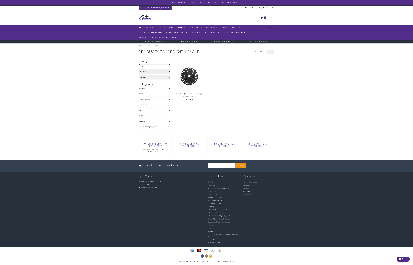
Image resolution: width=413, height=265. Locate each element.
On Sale (149, 27)
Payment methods (215, 197)
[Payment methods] (192, 250)
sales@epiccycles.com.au (150, 187)
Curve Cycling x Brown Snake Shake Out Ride (223, 235)
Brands (175, 37)
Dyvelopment (229, 261)
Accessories (195, 27)
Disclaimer (212, 191)
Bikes (161, 27)
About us (211, 185)
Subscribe (240, 165)
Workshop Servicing (215, 213)
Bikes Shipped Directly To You (219, 219)
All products (247, 194)
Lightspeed (213, 261)
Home (141, 45)
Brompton (211, 228)
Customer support (214, 203)
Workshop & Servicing (177, 32)
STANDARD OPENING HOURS (219, 210)
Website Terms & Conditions (218, 188)
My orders (246, 185)
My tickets (246, 188)
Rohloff (210, 225)
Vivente (211, 231)
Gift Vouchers (212, 32)
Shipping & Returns (215, 200)
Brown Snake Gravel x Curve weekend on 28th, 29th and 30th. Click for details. (205, 2)
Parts (223, 27)
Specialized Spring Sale (151, 32)
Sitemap (211, 207)
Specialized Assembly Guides (219, 222)
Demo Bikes (212, 239)
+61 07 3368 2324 (146, 184)
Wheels (235, 27)
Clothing (210, 27)
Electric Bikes (176, 27)
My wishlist (247, 191)
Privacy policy (213, 194)
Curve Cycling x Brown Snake (153, 37)
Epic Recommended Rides (235, 32)
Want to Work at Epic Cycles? (219, 216)
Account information (250, 182)
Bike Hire (196, 32)
